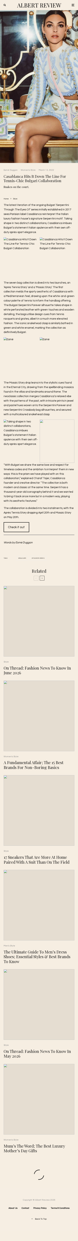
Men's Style (9, 946)
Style (6, 662)
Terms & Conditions (60, 1208)
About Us (13, 1208)
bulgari (22, 558)
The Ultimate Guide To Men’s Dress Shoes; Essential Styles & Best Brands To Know (37, 956)
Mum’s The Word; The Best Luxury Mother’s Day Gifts (34, 1148)
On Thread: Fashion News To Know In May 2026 (37, 1053)
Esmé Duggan (11, 170)
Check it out (16, 527)
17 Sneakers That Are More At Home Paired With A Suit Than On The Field (36, 859)
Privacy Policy (40, 1208)
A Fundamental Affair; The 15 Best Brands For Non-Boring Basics (33, 765)
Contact (25, 1208)
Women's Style (28, 170)
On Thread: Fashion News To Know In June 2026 (37, 670)
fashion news (39, 558)
